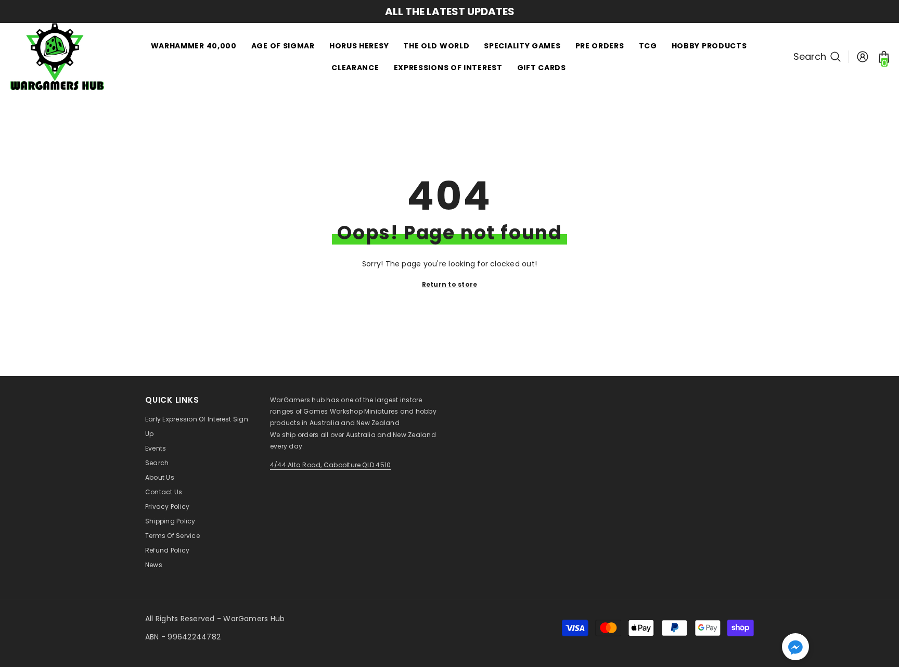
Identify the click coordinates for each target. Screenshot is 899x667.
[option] (391, 11)
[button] (795, 646)
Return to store (450, 284)
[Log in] (862, 56)
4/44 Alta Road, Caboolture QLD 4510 (330, 464)
